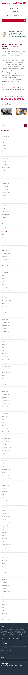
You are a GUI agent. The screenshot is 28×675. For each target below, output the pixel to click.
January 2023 (5, 361)
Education (4, 150)
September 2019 (6, 483)
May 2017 (4, 571)
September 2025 (6, 267)
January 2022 (5, 396)
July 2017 (4, 565)
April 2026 (4, 245)
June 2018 (4, 530)
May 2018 (4, 533)
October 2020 (5, 443)
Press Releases (5, 213)
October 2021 (5, 405)
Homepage (4, 90)
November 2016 (6, 590)
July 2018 (4, 527)
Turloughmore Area (7, 225)
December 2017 (6, 549)
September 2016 (6, 596)
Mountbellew (5, 197)
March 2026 (5, 248)
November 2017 (6, 552)
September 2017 (6, 559)
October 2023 (5, 333)
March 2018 (5, 540)
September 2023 (6, 336)
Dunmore (4, 147)
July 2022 (4, 377)
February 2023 (6, 358)
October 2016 (5, 593)
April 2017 (4, 574)
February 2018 (6, 543)
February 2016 (6, 618)
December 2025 (6, 258)
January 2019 (5, 508)
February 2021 (6, 430)
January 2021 (5, 433)
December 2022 (6, 364)
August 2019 (5, 486)
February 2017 (6, 580)
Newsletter (5, 203)
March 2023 (5, 355)
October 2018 (5, 518)
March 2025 (5, 286)
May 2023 (4, 349)
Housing (4, 175)
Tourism (4, 219)
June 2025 (4, 277)
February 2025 (6, 289)
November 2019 (6, 477)
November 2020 (6, 440)
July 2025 (4, 273)
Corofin (4, 141)
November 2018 (6, 515)
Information (9, 90)
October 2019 (5, 480)
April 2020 (4, 461)
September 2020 (6, 446)
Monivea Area (21, 90)
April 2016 (4, 612)
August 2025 (5, 270)
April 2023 (4, 352)
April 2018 (4, 537)
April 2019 (4, 499)
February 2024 (6, 320)
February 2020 (6, 468)
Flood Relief (5, 156)
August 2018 (5, 524)
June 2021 (4, 418)
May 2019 (4, 496)
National (4, 200)
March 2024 (5, 317)
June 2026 (4, 239)
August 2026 (5, 233)
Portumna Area (5, 92)
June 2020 (4, 455)
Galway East (5, 159)
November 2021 (6, 402)
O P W (3, 206)
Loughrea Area (6, 191)
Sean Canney (6, 89)
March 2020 (5, 465)
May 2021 (4, 421)
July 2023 (4, 342)
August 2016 (5, 599)
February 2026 (6, 252)
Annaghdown (5, 131)
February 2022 (6, 393)
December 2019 (6, 474)
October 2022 (5, 367)
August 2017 (5, 562)
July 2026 (4, 236)
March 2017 (5, 577)
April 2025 (4, 283)
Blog (19, 89)
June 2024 (4, 308)
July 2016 (4, 602)
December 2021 (6, 399)
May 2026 (4, 242)
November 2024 (6, 292)
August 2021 (5, 411)
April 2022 (4, 386)
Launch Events (5, 188)
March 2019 (5, 502)
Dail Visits (4, 144)
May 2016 (4, 609)
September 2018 (6, 521)
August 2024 (5, 302)
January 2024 (5, 324)
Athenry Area (5, 134)
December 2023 (6, 327)
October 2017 (5, 555)
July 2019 (4, 490)
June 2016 (4, 606)
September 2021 (6, 408)
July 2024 (4, 305)
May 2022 (4, 383)
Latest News (15, 90)
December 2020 (6, 436)
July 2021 (4, 414)
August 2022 (5, 374)
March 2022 (5, 389)
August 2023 (5, 339)
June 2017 (4, 568)
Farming (4, 153)
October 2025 (5, 264)
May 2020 (4, 458)
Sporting (4, 216)
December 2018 (6, 512)
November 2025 (6, 261)
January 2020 (5, 471)
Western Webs (14, 671)
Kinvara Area (5, 181)
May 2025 (4, 280)
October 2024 (5, 295)
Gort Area (4, 163)
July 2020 (4, 452)
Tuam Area (5, 222)
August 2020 (5, 449)
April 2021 (4, 424)
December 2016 (6, 587)
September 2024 (6, 299)
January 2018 (5, 546)
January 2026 (5, 255)
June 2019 (4, 493)
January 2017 (5, 584)
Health (21, 89)
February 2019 (6, 505)
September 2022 (6, 371)
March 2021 (5, 427)
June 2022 (4, 380)
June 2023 (4, 346)
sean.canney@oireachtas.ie (13, 652)
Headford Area (6, 166)
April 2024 (4, 314)
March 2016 (5, 615)
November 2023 (6, 330)
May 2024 (4, 311)
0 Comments (12, 92)
